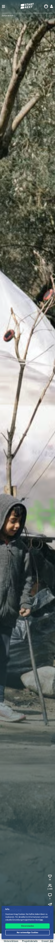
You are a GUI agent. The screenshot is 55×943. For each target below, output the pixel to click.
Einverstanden (27, 926)
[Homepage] (27, 6)
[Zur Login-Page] (51, 6)
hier (41, 920)
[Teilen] (50, 905)
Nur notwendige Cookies (27, 933)
